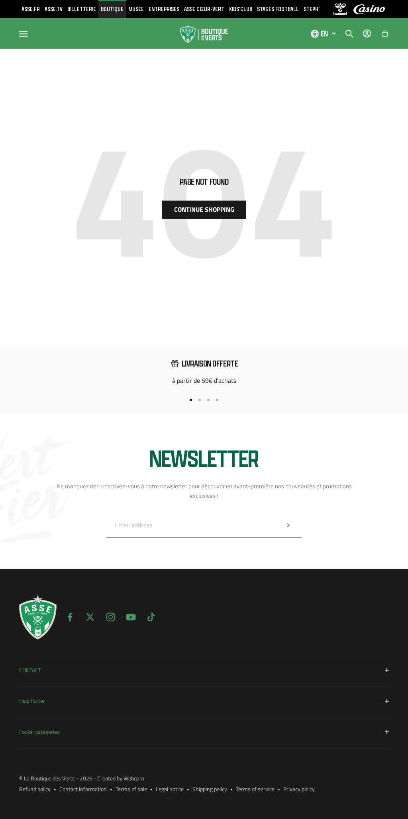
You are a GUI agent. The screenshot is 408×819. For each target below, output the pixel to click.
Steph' (312, 9)
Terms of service (255, 789)
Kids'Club (240, 9)
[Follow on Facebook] (70, 617)
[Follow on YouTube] (131, 617)
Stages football (278, 9)
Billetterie (81, 9)
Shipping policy (209, 789)
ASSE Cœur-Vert (204, 9)
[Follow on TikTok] (151, 617)
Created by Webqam (120, 778)
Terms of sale (131, 789)
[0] (385, 34)
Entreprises (164, 9)
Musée (136, 9)
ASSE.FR (31, 9)
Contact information (83, 789)
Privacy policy (299, 789)
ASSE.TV (54, 9)
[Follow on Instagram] (110, 617)
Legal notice (170, 789)
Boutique (112, 9)
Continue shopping (204, 209)
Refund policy (35, 789)
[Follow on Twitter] (90, 617)
